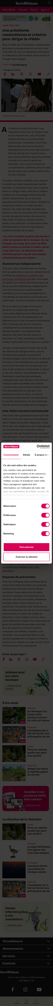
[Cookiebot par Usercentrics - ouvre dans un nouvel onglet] (37, 447)
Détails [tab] (26, 455)
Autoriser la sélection (27, 557)
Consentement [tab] (11, 455)
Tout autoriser (26, 547)
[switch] (45, 515)
